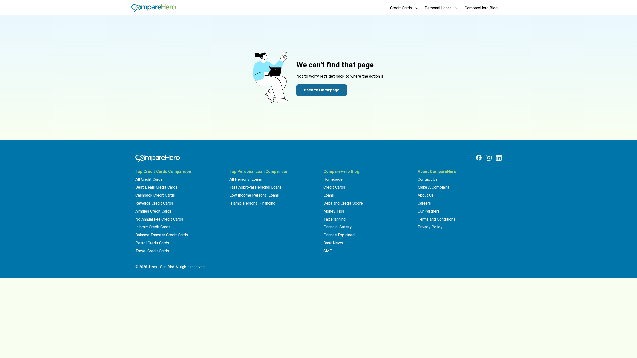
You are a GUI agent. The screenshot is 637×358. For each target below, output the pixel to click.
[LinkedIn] (499, 158)
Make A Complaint (433, 187)
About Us (426, 195)
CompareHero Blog (481, 8)
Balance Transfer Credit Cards (161, 235)
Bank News (333, 243)
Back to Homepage (321, 90)
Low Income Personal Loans (254, 195)
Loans (328, 195)
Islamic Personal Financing (252, 203)
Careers (424, 203)
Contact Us (427, 179)
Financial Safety (337, 227)
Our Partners (429, 211)
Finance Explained (339, 235)
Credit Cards (334, 187)
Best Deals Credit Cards (156, 187)
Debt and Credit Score (343, 203)
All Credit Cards (148, 179)
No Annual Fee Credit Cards (159, 219)
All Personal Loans (245, 179)
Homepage (333, 179)
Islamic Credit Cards (152, 227)
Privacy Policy (430, 227)
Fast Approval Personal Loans (255, 187)
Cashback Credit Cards (155, 195)
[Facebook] (479, 158)
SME (327, 251)
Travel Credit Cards (152, 251)
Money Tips (333, 211)
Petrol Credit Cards (152, 243)
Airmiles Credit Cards (153, 211)
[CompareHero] (157, 159)
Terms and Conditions (436, 219)
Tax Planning (334, 219)
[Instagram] (489, 158)
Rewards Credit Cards (154, 203)
